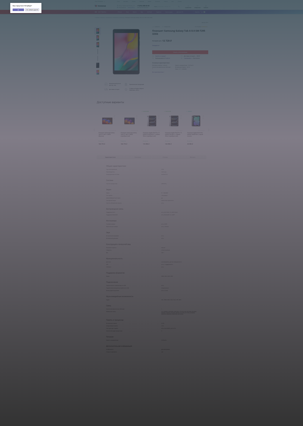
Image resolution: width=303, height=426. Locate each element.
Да (18, 10)
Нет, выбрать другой (32, 10)
